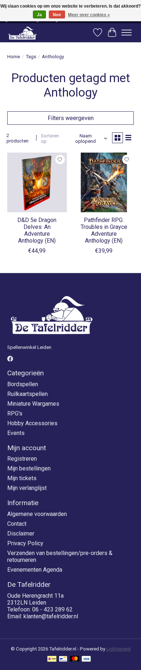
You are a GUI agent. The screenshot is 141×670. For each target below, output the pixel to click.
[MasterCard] (75, 659)
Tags (31, 56)
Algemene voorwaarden (37, 514)
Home (13, 56)
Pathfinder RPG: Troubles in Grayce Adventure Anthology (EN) (104, 230)
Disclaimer (20, 533)
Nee (57, 14)
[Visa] (86, 659)
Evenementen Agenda (34, 569)
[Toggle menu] (126, 32)
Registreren (22, 458)
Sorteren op (50, 138)
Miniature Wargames (33, 403)
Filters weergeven (71, 118)
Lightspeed (118, 649)
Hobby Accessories (32, 423)
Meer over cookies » (89, 14)
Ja (39, 14)
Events (16, 433)
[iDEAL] (51, 659)
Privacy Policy (25, 543)
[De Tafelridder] (22, 32)
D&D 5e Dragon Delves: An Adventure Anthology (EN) (36, 230)
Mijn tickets (22, 478)
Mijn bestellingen (29, 468)
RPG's (14, 413)
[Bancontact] (63, 659)
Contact (16, 523)
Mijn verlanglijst (27, 488)
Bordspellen (22, 384)
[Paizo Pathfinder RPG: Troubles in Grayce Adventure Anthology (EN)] (104, 182)
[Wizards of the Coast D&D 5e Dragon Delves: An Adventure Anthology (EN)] (37, 182)
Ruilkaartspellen (27, 394)
